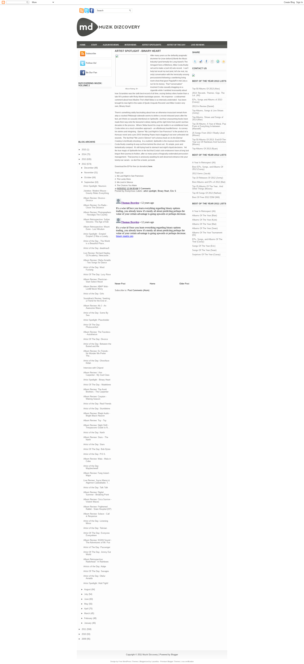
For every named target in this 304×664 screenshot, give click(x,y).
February (88, 618)
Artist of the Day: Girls (93, 293)
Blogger (174, 654)
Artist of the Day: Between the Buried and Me (97, 345)
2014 (84, 154)
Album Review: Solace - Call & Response (96, 515)
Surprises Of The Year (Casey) (206, 254)
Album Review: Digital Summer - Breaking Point (96, 493)
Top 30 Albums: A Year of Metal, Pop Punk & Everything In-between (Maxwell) (209, 126)
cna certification (188, 661)
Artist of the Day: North (94, 432)
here (150, 166)
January (88, 623)
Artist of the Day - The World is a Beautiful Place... (96, 242)
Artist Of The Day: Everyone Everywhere (96, 534)
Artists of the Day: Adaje (94, 566)
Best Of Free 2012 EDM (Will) (206, 197)
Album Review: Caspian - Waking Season (95, 397)
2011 (84, 629)
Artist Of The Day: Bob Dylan (96, 449)
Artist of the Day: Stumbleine (96, 408)
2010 (84, 634)
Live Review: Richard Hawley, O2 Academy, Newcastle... (97, 254)
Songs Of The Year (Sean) (204, 250)
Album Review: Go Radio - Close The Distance (95, 206)
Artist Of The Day (176, 45)
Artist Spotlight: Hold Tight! (95, 583)
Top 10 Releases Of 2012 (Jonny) (207, 178)
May (86, 604)
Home (83, 45)
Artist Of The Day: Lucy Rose (97, 274)
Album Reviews (111, 45)
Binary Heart (163, 191)
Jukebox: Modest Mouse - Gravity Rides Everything (96, 192)
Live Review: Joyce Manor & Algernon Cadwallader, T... (96, 481)
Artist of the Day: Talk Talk (95, 487)
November (89, 172)
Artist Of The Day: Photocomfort (91, 326)
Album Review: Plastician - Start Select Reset (95, 280)
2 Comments (145, 188)
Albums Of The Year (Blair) (204, 215)
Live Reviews (197, 45)
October (88, 177)
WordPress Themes (130, 661)
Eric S (173, 191)
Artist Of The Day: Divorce (95, 339)
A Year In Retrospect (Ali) (203, 162)
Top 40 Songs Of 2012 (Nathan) (206, 193)
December (89, 168)
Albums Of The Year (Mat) (204, 224)
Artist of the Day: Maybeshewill (91, 467)
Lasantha (155, 661)
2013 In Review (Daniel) (203, 106)
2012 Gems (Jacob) (201, 173)
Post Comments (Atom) (138, 290)
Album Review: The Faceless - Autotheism (96, 333)
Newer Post (120, 283)
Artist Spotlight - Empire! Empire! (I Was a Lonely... (96, 235)
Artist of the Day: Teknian (95, 528)
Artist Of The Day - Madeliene (97, 384)
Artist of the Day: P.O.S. (94, 454)
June (86, 599)
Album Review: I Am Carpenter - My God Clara (96, 373)
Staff (94, 45)
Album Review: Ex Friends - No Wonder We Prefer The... (96, 353)
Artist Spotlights (151, 45)
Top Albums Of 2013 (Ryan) (205, 148)
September (89, 182)
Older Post (184, 283)
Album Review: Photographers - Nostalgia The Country (97, 213)
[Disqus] (152, 237)
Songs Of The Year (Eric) (203, 246)
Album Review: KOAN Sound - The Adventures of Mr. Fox (97, 541)
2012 (84, 164)
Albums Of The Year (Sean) (205, 228)
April (86, 608)
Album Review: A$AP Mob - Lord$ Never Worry (96, 287)
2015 (84, 149)
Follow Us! (91, 63)
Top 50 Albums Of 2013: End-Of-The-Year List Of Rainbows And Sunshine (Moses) (209, 142)
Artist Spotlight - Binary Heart (96, 380)
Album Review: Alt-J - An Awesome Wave (94, 306)
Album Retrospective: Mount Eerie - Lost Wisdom (96, 228)
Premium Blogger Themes (170, 661)
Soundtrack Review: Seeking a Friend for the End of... (96, 299)
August (87, 589)
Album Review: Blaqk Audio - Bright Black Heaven (96, 414)
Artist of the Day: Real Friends (97, 403)
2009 (84, 639)
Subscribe (91, 53)
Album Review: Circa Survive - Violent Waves (97, 500)
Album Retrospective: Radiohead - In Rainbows (96, 560)
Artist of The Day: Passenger (96, 547)
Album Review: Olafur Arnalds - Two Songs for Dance (97, 261)
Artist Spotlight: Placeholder (96, 320)
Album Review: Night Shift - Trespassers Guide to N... (96, 426)
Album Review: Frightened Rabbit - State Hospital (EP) (97, 507)
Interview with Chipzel (93, 368)
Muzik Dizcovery (150, 654)
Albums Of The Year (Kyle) (204, 220)
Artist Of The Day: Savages (96, 571)
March (87, 613)
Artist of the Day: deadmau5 (96, 248)
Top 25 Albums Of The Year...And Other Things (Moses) (207, 187)
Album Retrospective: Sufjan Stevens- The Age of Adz (96, 220)
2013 (84, 159)
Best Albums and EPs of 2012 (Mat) (208, 182)
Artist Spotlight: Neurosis (94, 186)
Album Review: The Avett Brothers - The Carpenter (95, 390)
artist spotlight (149, 191)
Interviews (130, 45)
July (86, 594)
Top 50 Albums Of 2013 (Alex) (206, 88)
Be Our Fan (91, 72)
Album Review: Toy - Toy (94, 420)
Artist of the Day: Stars (94, 444)
